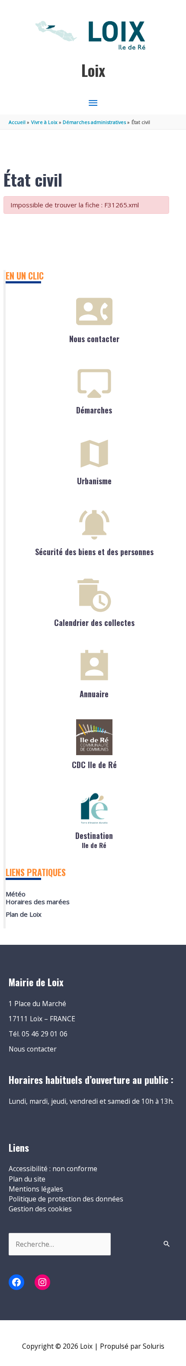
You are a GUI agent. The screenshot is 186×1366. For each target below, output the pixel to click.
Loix (93, 70)
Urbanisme (94, 480)
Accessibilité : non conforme (53, 1168)
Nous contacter (94, 338)
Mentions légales (36, 1189)
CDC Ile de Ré (94, 764)
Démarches (94, 410)
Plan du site (27, 1179)
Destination (94, 839)
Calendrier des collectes (94, 622)
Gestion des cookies (40, 1209)
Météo (16, 893)
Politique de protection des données (66, 1199)
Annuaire (94, 693)
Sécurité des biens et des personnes (94, 551)
